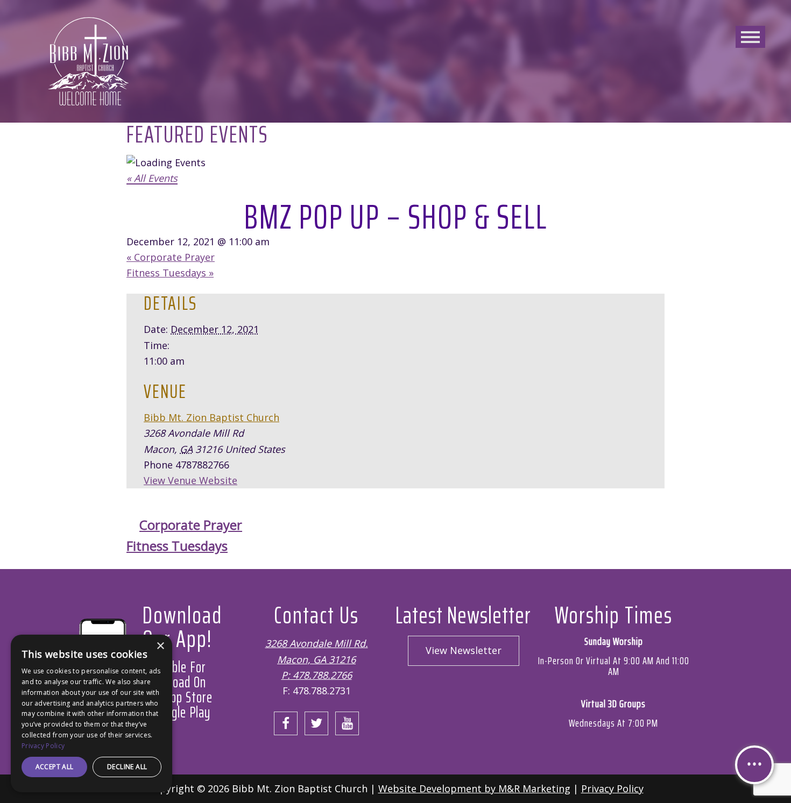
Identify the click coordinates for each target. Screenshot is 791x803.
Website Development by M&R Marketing (474, 788)
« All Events (152, 178)
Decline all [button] (127, 766)
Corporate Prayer (170, 257)
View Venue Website (190, 480)
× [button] (160, 646)
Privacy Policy (612, 788)
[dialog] (91, 713)
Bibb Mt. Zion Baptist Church (211, 417)
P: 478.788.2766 (316, 675)
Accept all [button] (55, 766)
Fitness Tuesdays (170, 272)
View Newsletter (464, 650)
